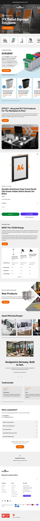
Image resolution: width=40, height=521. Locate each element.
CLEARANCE (4, 491)
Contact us (20, 446)
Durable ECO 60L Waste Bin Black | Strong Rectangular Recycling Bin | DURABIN (23, 92)
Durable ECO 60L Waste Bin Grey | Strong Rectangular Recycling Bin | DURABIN (8, 92)
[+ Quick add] (14, 87)
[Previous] (8, 2)
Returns (13, 489)
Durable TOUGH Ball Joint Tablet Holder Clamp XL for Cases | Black (33, 255)
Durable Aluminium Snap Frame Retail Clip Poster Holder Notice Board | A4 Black (19, 191)
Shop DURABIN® (6, 70)
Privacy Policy (14, 496)
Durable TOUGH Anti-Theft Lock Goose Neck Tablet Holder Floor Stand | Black (15, 257)
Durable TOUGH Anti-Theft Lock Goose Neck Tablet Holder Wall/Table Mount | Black (24, 256)
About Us (13, 487)
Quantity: (3, 206)
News (3, 487)
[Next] (31, 2)
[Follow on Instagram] (5, 501)
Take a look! (5, 302)
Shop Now (5, 120)
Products (3, 485)
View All (4, 243)
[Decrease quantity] (3, 209)
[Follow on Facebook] (2, 501)
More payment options (29, 217)
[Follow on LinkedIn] (10, 501)
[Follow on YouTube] (7, 501)
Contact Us (4, 489)
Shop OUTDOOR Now (8, 27)
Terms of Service (15, 493)
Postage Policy (14, 491)
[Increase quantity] (7, 209)
